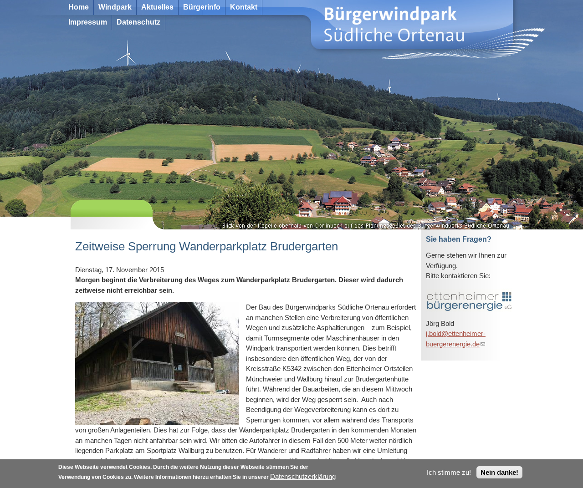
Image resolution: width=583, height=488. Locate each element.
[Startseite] (341, 26)
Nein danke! (499, 472)
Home (78, 7)
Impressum (87, 22)
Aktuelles (157, 7)
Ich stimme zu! (449, 472)
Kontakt (243, 7)
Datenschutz (138, 22)
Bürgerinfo (201, 7)
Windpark (115, 7)
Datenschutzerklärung (303, 476)
